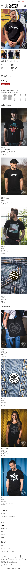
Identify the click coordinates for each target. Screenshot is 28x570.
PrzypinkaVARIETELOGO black (3, 298)
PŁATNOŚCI (3, 534)
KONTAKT (3, 523)
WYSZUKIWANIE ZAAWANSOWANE (9, 517)
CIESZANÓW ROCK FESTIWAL (7, 552)
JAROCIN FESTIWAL (5, 549)
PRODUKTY (3, 514)
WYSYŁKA (3, 531)
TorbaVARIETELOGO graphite (4, 351)
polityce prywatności (9, 561)
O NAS (2, 520)
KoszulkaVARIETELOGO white (3, 499)
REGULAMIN (3, 537)
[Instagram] (5, 542)
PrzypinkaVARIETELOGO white (3, 400)
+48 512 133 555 (16, 2)
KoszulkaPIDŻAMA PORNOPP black (5, 199)
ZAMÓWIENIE (4, 528)
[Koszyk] (25, 6)
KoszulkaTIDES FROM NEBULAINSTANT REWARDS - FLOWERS (8, 149)
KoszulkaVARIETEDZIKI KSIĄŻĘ (4, 248)
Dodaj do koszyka (5, 84)
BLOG (2, 546)
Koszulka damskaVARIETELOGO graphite (4, 450)
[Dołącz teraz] (20, 556)
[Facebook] (2, 542)
